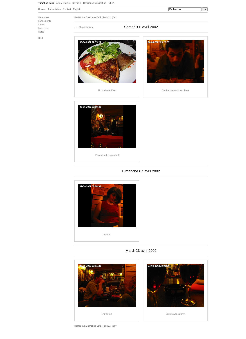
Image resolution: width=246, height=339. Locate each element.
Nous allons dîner (107, 90)
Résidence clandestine (94, 3)
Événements (44, 21)
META (111, 3)
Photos (42, 9)
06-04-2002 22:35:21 (90, 42)
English (77, 9)
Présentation (54, 9)
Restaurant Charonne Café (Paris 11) (92, 17)
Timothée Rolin (46, 3)
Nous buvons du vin (175, 314)
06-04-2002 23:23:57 (158, 42)
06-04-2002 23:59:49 (90, 107)
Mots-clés (43, 28)
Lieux (41, 24)
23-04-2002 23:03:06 (158, 266)
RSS (40, 38)
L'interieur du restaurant (107, 155)
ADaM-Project (63, 3)
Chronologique (85, 27)
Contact (67, 9)
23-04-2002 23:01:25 (90, 266)
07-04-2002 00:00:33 (90, 186)
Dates (41, 32)
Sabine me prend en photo (175, 90)
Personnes (43, 17)
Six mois (76, 3)
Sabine (107, 234)
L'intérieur (107, 314)
